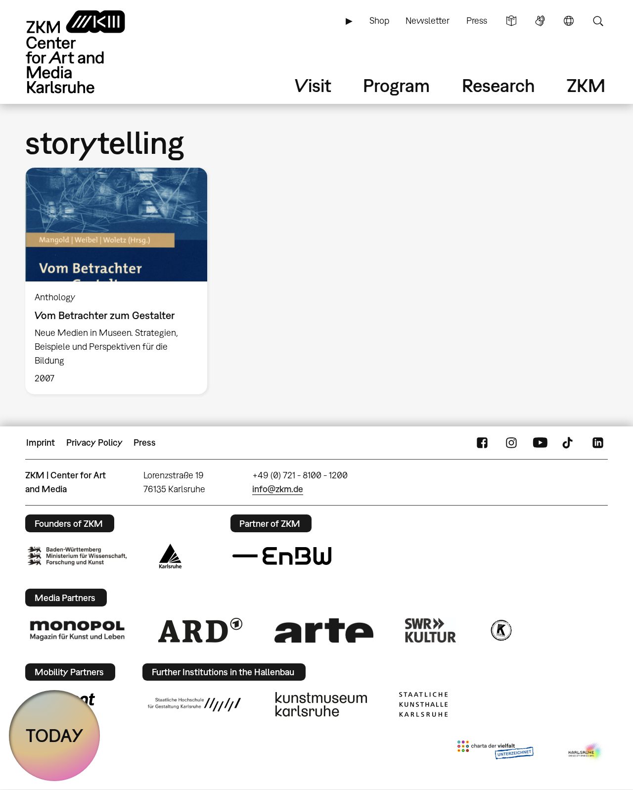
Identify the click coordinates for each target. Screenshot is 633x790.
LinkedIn (598, 443)
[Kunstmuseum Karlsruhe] (321, 704)
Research (498, 85)
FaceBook (482, 443)
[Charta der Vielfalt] (495, 752)
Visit (313, 85)
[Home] (89, 51)
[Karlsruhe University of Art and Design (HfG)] (194, 704)
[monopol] (77, 630)
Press (476, 20)
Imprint (40, 442)
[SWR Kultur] (430, 630)
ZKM (586, 85)
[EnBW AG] (281, 556)
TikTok (569, 443)
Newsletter (428, 20)
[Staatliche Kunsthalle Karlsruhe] (423, 704)
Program (396, 85)
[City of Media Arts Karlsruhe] (586, 752)
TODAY (55, 735)
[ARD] (200, 630)
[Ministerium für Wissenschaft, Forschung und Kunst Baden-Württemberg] (77, 556)
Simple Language (511, 21)
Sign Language (540, 21)
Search (598, 21)
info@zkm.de (277, 489)
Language (569, 21)
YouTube (540, 443)
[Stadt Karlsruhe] (170, 556)
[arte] (323, 630)
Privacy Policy (94, 442)
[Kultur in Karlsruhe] (500, 630)
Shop (379, 20)
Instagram (511, 443)
